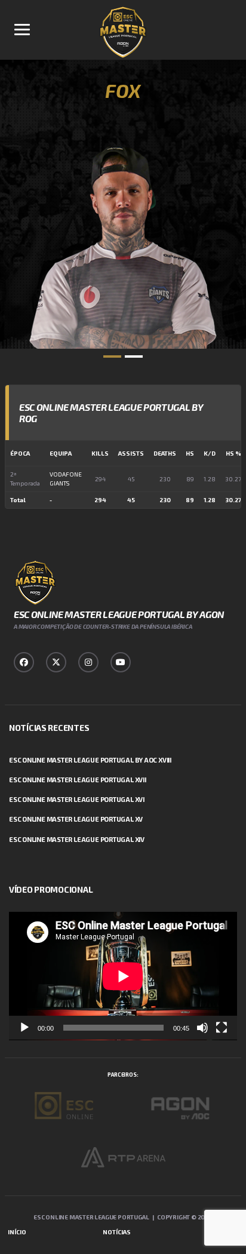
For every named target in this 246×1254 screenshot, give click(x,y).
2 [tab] (134, 356)
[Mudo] (202, 1028)
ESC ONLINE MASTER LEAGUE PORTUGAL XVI (76, 799)
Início (17, 1231)
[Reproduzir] (24, 1028)
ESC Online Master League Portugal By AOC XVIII (90, 760)
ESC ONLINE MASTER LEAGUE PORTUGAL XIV (76, 839)
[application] (123, 976)
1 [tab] (112, 356)
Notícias (117, 1231)
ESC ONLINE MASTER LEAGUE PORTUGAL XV (76, 819)
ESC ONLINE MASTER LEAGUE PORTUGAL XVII (77, 779)
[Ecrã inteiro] (221, 1028)
